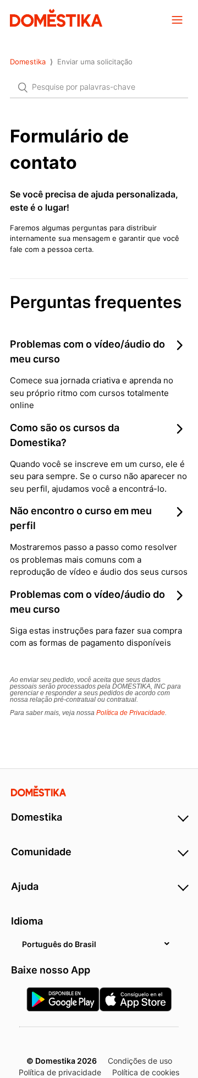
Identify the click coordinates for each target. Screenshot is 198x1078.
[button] (177, 19)
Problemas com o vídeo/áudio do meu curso (87, 351)
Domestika (28, 61)
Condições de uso (140, 1060)
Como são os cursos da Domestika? (64, 435)
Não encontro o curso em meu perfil (81, 518)
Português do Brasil (59, 944)
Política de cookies (145, 1072)
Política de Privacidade (130, 713)
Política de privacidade (60, 1072)
